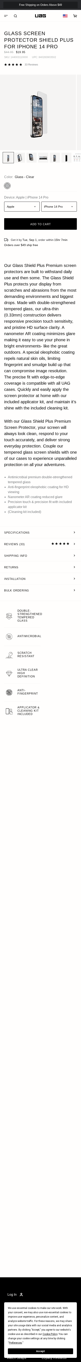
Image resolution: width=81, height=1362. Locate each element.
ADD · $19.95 (66, 11)
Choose (35, 282)
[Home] (40, 16)
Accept (40, 1351)
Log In (12, 1294)
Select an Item (40, 308)
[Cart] (75, 16)
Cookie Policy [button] (50, 1334)
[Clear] (7, 185)
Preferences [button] (15, 1342)
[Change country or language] (65, 15)
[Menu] (6, 16)
